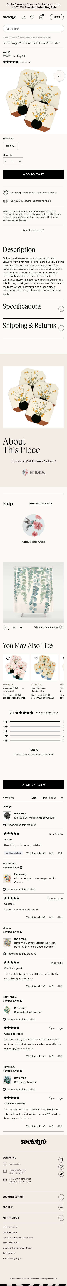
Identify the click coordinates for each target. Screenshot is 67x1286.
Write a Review (41, 786)
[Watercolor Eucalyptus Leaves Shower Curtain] (33, 592)
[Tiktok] (61, 1174)
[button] (17, 62)
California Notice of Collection (18, 1237)
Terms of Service (11, 1242)
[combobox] (33, 28)
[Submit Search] (7, 28)
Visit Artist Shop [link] (40, 503)
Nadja (40, 472)
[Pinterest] (61, 1167)
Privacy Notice (10, 1227)
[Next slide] (61, 487)
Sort (34, 797)
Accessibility (9, 1253)
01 (6, 627)
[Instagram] (61, 1160)
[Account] (23, 17)
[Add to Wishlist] (8, 658)
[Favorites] (32, 17)
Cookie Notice (10, 1232)
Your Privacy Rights (12, 1258)
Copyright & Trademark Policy (18, 1247)
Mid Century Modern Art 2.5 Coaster (34, 817)
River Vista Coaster (25, 1082)
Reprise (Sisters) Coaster (28, 1012)
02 (14, 627)
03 (21, 627)
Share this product (32, 230)
